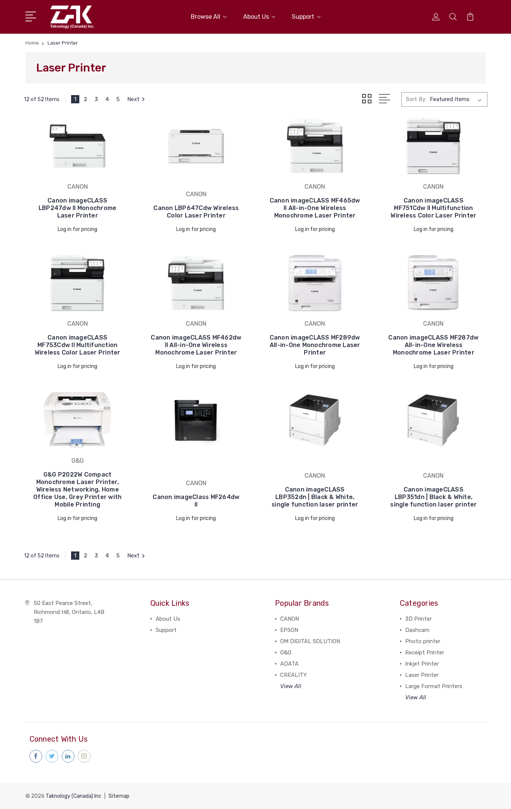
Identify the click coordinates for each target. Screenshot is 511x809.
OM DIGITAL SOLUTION (310, 641)
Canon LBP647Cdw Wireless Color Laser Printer (196, 211)
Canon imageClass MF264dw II (196, 500)
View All (290, 686)
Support (303, 16)
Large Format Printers (433, 686)
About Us (256, 16)
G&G (285, 652)
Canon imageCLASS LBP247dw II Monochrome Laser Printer (78, 208)
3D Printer (418, 618)
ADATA (289, 663)
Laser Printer (421, 675)
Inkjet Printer (422, 663)
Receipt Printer (424, 652)
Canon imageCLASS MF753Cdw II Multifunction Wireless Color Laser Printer (77, 345)
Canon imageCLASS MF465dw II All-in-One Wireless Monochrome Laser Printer (315, 208)
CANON (289, 618)
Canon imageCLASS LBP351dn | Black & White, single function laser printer (433, 497)
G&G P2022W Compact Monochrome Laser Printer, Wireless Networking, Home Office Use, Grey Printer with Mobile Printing (77, 489)
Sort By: (416, 99)
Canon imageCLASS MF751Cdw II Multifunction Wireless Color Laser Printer (433, 208)
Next (133, 99)
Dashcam (417, 630)
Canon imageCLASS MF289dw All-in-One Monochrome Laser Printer (315, 345)
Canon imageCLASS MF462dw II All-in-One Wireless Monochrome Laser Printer (196, 345)
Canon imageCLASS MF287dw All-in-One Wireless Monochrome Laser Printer (433, 345)
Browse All (205, 16)
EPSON (289, 630)
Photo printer (422, 641)
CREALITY (293, 675)
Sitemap (118, 796)
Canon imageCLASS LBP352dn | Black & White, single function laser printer (315, 497)
